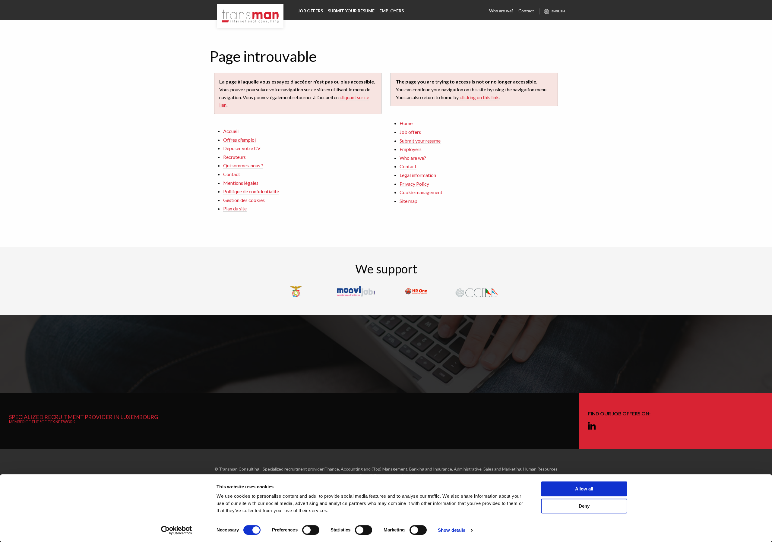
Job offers (310, 10)
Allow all (584, 488)
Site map (408, 201)
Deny (584, 506)
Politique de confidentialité (251, 191)
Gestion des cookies (244, 200)
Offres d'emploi (239, 140)
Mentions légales (240, 183)
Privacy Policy (414, 184)
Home (406, 123)
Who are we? (501, 10)
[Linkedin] (592, 426)
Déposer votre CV (242, 148)
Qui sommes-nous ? (243, 165)
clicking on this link (479, 97)
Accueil (231, 131)
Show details (451, 530)
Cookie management (421, 192)
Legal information (418, 175)
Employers (391, 10)
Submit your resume (351, 10)
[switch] (310, 530)
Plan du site (235, 208)
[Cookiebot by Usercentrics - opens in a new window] (176, 530)
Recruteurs (234, 157)
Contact (526, 10)
